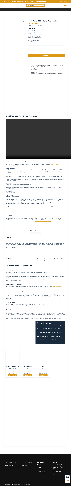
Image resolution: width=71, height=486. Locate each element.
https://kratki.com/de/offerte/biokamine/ (43, 221)
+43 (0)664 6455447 (9, 464)
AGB (16, 484)
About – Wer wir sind (57, 464)
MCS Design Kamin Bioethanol (12, 366)
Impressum (13, 484)
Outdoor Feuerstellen (36, 9)
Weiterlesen (43, 409)
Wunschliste (39, 467)
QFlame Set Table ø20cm (12, 433)
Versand (34, 25)
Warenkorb (39, 464)
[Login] (57, 1)
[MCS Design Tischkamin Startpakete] (12, 391)
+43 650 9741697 (23, 465)
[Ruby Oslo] (58, 391)
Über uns (61, 1)
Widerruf (38, 470)
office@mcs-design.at (19, 1)
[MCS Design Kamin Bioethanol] (12, 358)
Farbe (29, 48)
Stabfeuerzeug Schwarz (28, 366)
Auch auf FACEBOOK (57, 471)
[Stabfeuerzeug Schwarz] (28, 358)
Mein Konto (39, 466)
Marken (59, 9)
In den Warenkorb (46, 55)
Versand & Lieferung (41, 471)
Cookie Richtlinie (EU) (21, 484)
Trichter (43, 366)
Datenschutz (28, 484)
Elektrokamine (15, 9)
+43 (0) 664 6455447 (9, 1)
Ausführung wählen (12, 375)
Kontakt (65, 1)
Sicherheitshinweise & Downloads (43, 472)
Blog (54, 470)
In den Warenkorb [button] (28, 375)
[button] (35, 269)
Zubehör (53, 9)
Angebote (64, 9)
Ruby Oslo (58, 400)
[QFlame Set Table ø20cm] (12, 424)
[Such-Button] (43, 5)
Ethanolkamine (24, 9)
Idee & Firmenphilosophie (58, 467)
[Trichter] (43, 358)
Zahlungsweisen (40, 468)
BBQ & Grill (46, 9)
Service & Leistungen (57, 466)
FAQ (54, 468)
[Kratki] (11, 251)
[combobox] (35, 5)
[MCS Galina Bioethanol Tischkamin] (43, 391)
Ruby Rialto (27, 400)
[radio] (29, 50)
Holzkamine (7, 9)
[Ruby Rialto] (28, 391)
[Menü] (69, 475)
